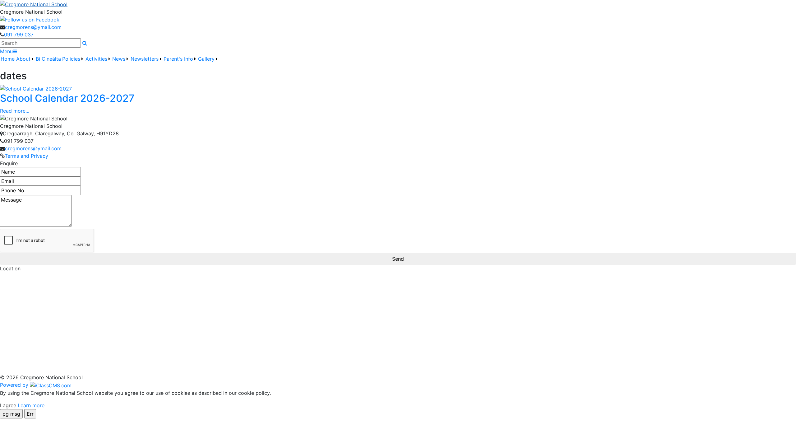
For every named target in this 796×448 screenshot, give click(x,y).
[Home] (398, 4)
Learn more (31, 405)
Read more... (14, 111)
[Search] (84, 42)
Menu (6, 51)
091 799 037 (19, 34)
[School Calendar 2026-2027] (36, 88)
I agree (8, 405)
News (118, 59)
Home (8, 59)
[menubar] (109, 62)
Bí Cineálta (48, 59)
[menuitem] (8, 62)
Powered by (15, 385)
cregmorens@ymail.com (33, 27)
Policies (71, 59)
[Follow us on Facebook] (29, 19)
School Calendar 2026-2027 (67, 98)
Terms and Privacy (26, 156)
